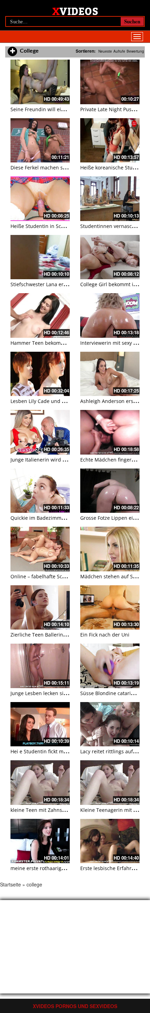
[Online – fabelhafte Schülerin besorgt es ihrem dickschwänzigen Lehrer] (40, 549)
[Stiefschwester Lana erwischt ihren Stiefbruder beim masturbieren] (40, 257)
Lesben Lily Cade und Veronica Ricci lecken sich (65, 401)
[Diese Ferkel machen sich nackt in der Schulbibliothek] (40, 140)
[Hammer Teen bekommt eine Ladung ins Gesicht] (40, 315)
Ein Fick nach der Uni (104, 634)
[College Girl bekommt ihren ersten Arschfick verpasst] (110, 257)
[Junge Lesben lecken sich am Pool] (40, 665)
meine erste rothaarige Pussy (44, 868)
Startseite (10, 884)
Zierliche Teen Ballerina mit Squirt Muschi (59, 634)
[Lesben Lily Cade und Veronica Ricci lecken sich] (40, 374)
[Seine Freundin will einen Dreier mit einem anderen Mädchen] (40, 82)
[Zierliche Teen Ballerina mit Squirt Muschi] (40, 607)
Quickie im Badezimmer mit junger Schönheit (63, 518)
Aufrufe (119, 51)
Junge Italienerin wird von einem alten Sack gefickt (69, 459)
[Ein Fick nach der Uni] (110, 607)
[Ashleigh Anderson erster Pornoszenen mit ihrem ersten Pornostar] (110, 374)
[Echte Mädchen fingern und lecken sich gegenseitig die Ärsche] (110, 432)
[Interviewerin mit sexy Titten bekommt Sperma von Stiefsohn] (110, 315)
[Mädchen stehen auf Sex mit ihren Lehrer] (110, 549)
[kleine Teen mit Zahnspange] (40, 782)
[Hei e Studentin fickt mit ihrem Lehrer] (40, 724)
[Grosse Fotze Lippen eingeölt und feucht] (110, 491)
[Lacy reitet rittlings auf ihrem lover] (110, 724)
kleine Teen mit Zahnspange (43, 810)
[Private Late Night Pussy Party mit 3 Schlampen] (110, 82)
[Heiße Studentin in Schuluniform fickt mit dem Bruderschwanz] (40, 198)
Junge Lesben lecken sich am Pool (49, 693)
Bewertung (135, 51)
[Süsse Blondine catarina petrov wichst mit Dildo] (110, 665)
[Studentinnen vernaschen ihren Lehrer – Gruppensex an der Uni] (110, 198)
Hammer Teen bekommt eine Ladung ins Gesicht (67, 343)
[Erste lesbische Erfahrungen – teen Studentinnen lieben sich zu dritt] (110, 841)
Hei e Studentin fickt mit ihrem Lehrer (54, 751)
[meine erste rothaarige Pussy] (40, 841)
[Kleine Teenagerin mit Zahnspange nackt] (110, 782)
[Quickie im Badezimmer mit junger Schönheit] (40, 491)
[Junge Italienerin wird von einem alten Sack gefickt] (40, 432)
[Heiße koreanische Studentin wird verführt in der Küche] (110, 140)
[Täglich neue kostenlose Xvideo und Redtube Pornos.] (75, 10)
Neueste (105, 51)
